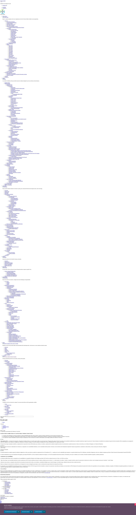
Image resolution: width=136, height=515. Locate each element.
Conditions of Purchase (13, 66)
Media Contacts (7, 354)
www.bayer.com (47, 472)
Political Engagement (10, 296)
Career (4, 399)
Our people (6, 409)
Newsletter (6, 491)
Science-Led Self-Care (13, 178)
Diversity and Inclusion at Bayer (12, 26)
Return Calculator (10, 388)
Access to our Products (11, 308)
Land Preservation (14, 222)
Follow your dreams (10, 410)
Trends (10, 117)
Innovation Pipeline (10, 226)
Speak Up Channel (10, 75)
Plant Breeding (13, 203)
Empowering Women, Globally (14, 149)
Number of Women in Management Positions (16, 27)
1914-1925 (11, 47)
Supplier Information (10, 65)
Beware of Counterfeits (8, 263)
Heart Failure (13, 91)
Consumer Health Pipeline (11, 274)
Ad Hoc (8, 362)
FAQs (10, 373)
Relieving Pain (11, 168)
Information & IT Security (11, 73)
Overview (6, 190)
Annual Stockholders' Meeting (12, 365)
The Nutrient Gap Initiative (13, 182)
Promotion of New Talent (15, 318)
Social (6, 303)
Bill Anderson (13, 31)
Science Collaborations (13, 290)
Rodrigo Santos (13, 35)
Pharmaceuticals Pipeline (11, 273)
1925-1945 (11, 48)
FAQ (12, 128)
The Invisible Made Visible (17, 94)
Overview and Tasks (14, 30)
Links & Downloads (10, 397)
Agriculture (4, 185)
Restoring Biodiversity (12, 219)
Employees (9, 304)
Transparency (9, 160)
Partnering (10, 136)
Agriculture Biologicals (13, 196)
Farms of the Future (10, 225)
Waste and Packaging (10, 302)
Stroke (12, 93)
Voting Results (11, 374)
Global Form (2, 497)
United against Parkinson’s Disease (17, 122)
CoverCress (11, 212)
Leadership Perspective (13, 146)
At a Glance (7, 281)
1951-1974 (11, 50)
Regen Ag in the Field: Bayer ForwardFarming (15, 223)
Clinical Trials (13, 125)
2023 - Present (11, 55)
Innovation (8, 175)
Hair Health (11, 173)
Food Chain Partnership (11, 234)
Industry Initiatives (12, 64)
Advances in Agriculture (9, 224)
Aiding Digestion (12, 166)
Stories (6, 349)
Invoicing (10, 69)
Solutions (8, 165)
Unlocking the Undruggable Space (17, 123)
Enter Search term (3, 416)
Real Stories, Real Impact (11, 24)
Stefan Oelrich (13, 33)
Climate (8, 299)
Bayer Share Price (8, 492)
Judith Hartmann (14, 32)
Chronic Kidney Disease (13, 105)
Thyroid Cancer (13, 103)
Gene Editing (11, 144)
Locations (4, 7)
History (8, 44)
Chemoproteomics (14, 132)
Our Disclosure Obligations (15, 294)
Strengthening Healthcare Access (14, 148)
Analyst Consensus (10, 385)
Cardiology (11, 86)
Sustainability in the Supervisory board (13, 322)
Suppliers (8, 236)
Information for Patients (9, 262)
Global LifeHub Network (13, 228)
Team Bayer (9, 28)
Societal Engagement (10, 309)
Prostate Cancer (13, 101)
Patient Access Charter (12, 147)
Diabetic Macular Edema (15, 108)
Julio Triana (13, 36)
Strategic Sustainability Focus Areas (15, 62)
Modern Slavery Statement (13, 307)
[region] (68, 509)
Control (8, 395)
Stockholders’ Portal (12, 367)
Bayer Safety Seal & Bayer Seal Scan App (16, 240)
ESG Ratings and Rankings (9, 297)
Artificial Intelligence (14, 131)
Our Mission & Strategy (11, 21)
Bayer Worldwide (10, 43)
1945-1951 (11, 49)
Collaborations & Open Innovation (12, 227)
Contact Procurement (10, 71)
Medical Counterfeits (8, 184)
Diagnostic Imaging (14, 135)
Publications (7, 192)
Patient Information (10, 163)
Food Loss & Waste (10, 233)
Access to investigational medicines (17, 129)
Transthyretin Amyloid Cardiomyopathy (17, 88)
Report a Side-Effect (8, 264)
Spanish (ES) (5, 5)
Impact (8, 284)
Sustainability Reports (10, 286)
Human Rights (9, 306)
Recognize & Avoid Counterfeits (14, 238)
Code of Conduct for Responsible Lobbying (16, 291)
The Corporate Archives (13, 58)
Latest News (7, 490)
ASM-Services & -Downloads (14, 375)
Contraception (13, 111)
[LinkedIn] (0, 502)
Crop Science (7, 483)
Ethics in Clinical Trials (15, 127)
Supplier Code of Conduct (13, 61)
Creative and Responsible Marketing (15, 180)
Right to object (11, 371)
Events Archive (9, 353)
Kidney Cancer (13, 99)
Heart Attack (13, 87)
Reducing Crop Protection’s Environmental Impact (17, 210)
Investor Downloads (8, 382)
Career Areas (9, 405)
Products (8, 174)
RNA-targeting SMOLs (15, 134)
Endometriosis (13, 112)
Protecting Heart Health (13, 169)
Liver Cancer (13, 100)
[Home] (2, 13)
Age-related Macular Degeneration (17, 107)
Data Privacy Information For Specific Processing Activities (17, 74)
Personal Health (7, 164)
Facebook (4, 427)
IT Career (8, 407)
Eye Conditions (11, 106)
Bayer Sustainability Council (11, 323)
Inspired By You (9, 84)
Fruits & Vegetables (12, 205)
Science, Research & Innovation (10, 271)
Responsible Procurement (13, 63)
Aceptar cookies (38, 511)
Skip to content (2, 0)
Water (8, 301)
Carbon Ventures (9, 211)
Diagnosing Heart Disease (15, 90)
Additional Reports (10, 287)
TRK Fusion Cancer (14, 102)
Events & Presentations (8, 363)
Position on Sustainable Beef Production (15, 341)
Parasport (12, 317)
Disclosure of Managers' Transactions (13, 393)
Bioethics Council (10, 324)
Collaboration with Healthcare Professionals (18, 293)
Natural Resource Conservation (14, 220)
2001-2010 (11, 53)
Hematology (11, 96)
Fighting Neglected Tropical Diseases (15, 155)
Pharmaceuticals (7, 83)
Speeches (6, 350)
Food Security (7, 229)
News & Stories (7, 250)
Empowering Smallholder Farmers (14, 208)
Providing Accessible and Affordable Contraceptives (20, 154)
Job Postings (7, 489)
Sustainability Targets (10, 206)
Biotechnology (13, 201)
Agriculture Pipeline (10, 272)
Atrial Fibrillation (14, 95)
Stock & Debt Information (9, 383)
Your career (7, 408)
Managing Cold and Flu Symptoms (15, 172)
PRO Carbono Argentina (13, 215)
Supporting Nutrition (12, 171)
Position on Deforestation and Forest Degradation (17, 337)
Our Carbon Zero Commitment (14, 213)
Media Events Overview (11, 352)
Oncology (10, 137)
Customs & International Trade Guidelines (16, 67)
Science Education (14, 311)
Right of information (12, 370)
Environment (7, 298)
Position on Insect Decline (13, 338)
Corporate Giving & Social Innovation (15, 310)
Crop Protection (11, 197)
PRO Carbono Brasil (12, 216)
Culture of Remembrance (13, 312)
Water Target (11, 207)
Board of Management (12, 29)
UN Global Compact (10, 325)
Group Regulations (10, 328)
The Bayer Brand (10, 23)
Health (4, 78)
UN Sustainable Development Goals (15, 340)
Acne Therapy (13, 115)
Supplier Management (10, 327)
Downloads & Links (12, 70)
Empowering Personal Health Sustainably (16, 181)
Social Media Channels (8, 493)
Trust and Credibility (12, 177)
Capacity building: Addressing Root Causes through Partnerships (22, 151)
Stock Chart (9, 384)
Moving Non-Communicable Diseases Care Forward (18, 157)
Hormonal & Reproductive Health (14, 110)
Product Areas (7, 261)
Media (4, 342)
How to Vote (11, 372)
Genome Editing (14, 202)
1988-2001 (11, 52)
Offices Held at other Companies (16, 37)
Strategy (8, 282)
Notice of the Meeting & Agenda (14, 366)
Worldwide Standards (16, 126)
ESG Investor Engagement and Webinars (14, 295)
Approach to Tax (9, 394)
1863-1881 (11, 45)
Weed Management (14, 198)
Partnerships (11, 176)
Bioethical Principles (12, 334)
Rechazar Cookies (25, 511)
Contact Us (4, 8)
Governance (7, 321)
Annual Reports (9, 379)
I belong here (9, 411)
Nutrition (8, 232)
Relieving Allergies (12, 170)
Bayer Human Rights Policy (13, 330)
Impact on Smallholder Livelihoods (17, 209)
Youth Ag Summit (12, 253)
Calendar (6, 76)
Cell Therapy (11, 143)
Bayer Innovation (12, 252)
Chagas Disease (13, 156)
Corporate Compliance (8, 72)
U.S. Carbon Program (12, 214)
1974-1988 (11, 51)
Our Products (7, 484)
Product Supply (9, 243)
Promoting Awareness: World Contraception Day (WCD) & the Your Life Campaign (25, 153)
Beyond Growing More (11, 230)
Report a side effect (3, 498)
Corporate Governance (8, 390)
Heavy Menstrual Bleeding (15, 113)
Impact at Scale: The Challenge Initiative (18, 152)
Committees (13, 40)
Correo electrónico (6, 426)
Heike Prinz (13, 34)
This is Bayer (5, 16)
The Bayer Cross (12, 57)
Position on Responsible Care (14, 336)
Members (12, 39)
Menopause (13, 114)
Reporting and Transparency (9, 285)
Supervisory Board (10, 392)
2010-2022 (11, 54)
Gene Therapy (11, 142)
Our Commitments (10, 179)
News (6, 348)
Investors (4, 355)
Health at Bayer (7, 82)
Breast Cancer (13, 98)
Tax (7, 320)
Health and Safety (10, 305)
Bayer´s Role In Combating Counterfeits (15, 239)
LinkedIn (4, 425)
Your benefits (7, 412)
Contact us (6, 414)
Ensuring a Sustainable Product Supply (15, 158)
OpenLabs (8, 249)
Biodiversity (9, 218)
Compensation (13, 41)
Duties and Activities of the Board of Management (15, 391)
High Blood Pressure (14, 92)
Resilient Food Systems (11, 231)
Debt (7, 387)
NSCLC (12, 104)
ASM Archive (11, 376)
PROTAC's (13, 133)
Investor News (7, 361)
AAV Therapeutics (14, 118)
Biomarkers (13, 120)
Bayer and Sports (14, 315)
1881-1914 (11, 46)
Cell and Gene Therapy (11, 141)
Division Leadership (12, 42)
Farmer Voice (7, 191)
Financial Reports (8, 377)
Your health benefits (10, 413)
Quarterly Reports (10, 378)
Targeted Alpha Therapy (15, 139)
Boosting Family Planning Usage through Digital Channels (21, 150)
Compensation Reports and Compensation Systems (15, 381)
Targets (8, 283)
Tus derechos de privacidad (10, 511)
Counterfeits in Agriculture (11, 237)
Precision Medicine (14, 121)
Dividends (8, 386)
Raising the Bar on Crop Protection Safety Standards (18, 339)
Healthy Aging (11, 109)
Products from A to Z (8, 265)
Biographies (11, 56)
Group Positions (9, 332)
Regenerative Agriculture (9, 194)
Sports (10, 314)
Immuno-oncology (14, 138)
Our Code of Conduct (10, 25)
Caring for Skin (11, 167)
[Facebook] (0, 500)
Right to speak (11, 369)
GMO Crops (9, 247)
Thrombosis (13, 89)
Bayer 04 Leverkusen (14, 319)
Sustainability (9, 145)
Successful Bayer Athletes (15, 316)
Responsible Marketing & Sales (14, 331)
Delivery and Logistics (13, 68)
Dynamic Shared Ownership (11, 22)
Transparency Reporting (13, 289)
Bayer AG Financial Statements (12, 380)
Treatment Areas (9, 85)
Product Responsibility (10, 241)
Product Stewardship (10, 326)
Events (8, 251)
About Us (6, 20)
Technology (11, 130)
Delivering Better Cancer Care (14, 159)
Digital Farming (11, 204)
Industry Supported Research (14, 246)
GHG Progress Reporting (13, 217)
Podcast (8, 254)
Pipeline (10, 124)
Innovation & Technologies (11, 116)
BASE (10, 333)
